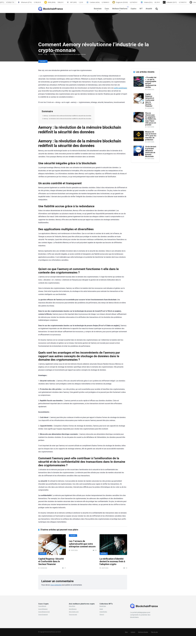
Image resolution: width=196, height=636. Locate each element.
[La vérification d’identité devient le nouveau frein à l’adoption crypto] (113, 544)
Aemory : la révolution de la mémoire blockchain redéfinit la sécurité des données (67, 115)
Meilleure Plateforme (119, 9)
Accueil (40, 54)
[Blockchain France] (51, 8)
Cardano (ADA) (99, 2)
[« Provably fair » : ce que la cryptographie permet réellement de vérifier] (139, 86)
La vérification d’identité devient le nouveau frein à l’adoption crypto (112, 561)
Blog (46, 54)
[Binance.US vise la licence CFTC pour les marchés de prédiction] (139, 140)
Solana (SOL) (152, 2)
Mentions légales (143, 632)
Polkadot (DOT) (176, 2)
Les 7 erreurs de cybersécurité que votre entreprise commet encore (82, 544)
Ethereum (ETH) (31, 2)
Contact (133, 632)
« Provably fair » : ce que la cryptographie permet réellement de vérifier (150, 82)
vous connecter (55, 585)
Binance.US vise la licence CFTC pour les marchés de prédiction (150, 136)
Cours (107, 9)
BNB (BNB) (55, 2)
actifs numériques (120, 88)
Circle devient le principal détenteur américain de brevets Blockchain (150, 151)
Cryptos (133, 9)
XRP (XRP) (76, 2)
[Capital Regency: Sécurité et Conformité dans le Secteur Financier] (52, 544)
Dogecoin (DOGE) (126, 2)
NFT (141, 9)
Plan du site (154, 632)
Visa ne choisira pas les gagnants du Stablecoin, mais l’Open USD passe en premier (150, 119)
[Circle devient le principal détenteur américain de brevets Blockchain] (139, 155)
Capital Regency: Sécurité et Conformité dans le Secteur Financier (51, 561)
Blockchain (97, 9)
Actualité (149, 9)
